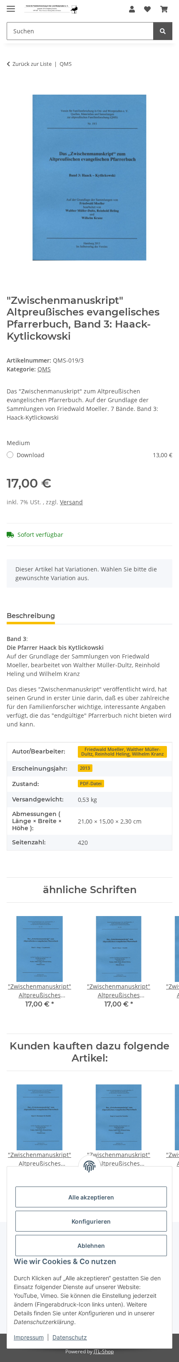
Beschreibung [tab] (31, 616)
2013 (85, 768)
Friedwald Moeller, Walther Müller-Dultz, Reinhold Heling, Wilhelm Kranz (122, 751)
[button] (131, 9)
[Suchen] (162, 31)
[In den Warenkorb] (13, 90)
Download (94, 455)
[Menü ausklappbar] (11, 5)
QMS (44, 369)
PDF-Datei (91, 783)
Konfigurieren (91, 1221)
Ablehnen (91, 1245)
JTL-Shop (104, 1351)
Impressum (29, 1337)
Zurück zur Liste (32, 64)
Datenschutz (69, 1337)
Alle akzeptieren (91, 1197)
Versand (71, 502)
